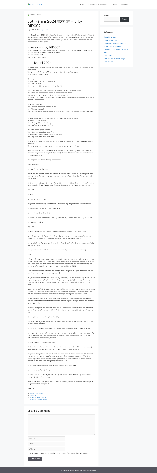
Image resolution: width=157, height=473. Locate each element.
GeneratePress (91, 470)
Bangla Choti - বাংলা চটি (36, 393)
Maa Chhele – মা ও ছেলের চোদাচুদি (114, 59)
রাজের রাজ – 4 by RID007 (44, 47)
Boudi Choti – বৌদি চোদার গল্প (113, 46)
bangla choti (33, 395)
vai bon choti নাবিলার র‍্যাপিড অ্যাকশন (39, 397)
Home (82, 4)
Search (106, 15)
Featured (107, 52)
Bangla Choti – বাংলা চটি (111, 40)
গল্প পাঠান (115, 4)
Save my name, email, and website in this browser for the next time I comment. (59, 453)
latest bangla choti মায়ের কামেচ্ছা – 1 (39, 399)
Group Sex (108, 56)
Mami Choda (108, 62)
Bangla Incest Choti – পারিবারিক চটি (97, 4)
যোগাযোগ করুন (124, 4)
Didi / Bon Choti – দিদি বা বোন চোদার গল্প (116, 49)
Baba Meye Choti (110, 37)
